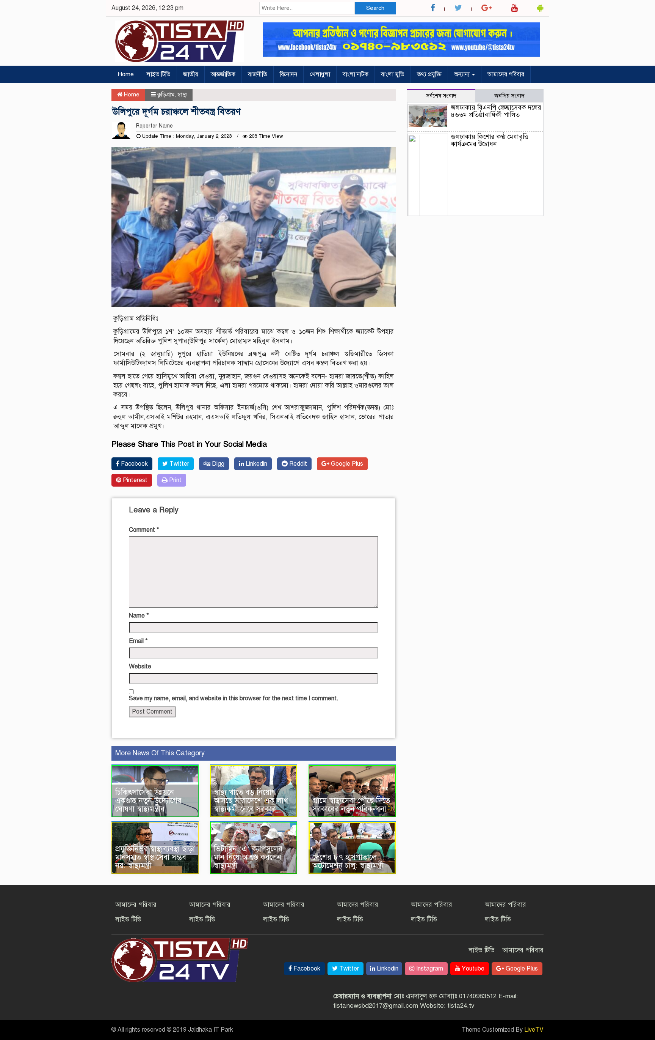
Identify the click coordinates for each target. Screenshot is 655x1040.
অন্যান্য (462, 74)
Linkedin (255, 464)
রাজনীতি (257, 74)
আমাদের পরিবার (505, 74)
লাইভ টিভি (158, 74)
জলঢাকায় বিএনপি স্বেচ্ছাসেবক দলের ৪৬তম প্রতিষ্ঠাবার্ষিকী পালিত (496, 111)
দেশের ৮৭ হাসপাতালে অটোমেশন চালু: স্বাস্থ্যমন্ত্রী (347, 861)
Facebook (133, 464)
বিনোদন (288, 74)
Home (126, 74)
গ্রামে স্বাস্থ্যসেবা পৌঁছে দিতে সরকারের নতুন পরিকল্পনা (351, 805)
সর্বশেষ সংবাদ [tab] (441, 95)
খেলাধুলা (320, 74)
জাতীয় (190, 74)
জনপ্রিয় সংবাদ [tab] (509, 95)
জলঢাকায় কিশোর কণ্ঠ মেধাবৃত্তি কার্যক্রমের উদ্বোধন (489, 140)
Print (175, 480)
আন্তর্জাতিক (223, 74)
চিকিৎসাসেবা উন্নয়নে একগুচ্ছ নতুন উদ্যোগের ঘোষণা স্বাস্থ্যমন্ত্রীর (148, 801)
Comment (144, 530)
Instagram (429, 968)
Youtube (472, 968)
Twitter (178, 464)
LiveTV (534, 1030)
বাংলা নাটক (355, 74)
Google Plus (346, 464)
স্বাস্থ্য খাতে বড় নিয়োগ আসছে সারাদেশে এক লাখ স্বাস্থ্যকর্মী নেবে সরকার (251, 801)
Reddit (297, 464)
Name (139, 615)
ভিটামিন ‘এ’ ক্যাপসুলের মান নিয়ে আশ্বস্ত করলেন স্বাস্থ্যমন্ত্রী (248, 857)
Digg (217, 464)
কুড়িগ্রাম (165, 94)
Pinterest (134, 480)
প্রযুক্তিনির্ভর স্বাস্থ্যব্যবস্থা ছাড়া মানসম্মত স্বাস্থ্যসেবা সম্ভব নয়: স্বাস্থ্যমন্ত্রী (155, 857)
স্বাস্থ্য (182, 94)
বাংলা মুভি (392, 74)
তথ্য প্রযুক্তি (429, 74)
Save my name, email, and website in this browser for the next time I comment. (233, 698)
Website (140, 666)
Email (138, 641)
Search (375, 8)
